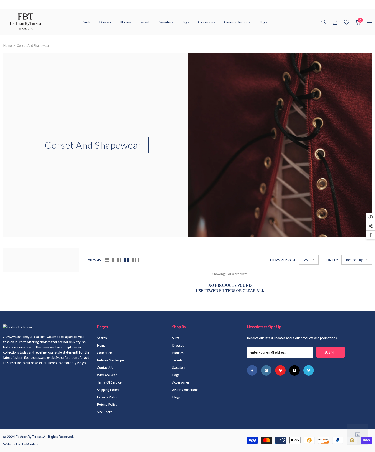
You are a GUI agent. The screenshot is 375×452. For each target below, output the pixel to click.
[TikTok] (294, 370)
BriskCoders (29, 444)
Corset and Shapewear (33, 45)
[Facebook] (252, 370)
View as (94, 260)
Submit (330, 352)
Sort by (331, 260)
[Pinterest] (280, 370)
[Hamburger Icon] (369, 22)
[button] (107, 260)
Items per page (283, 260)
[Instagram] (266, 370)
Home (7, 45)
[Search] (324, 22)
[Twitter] (308, 370)
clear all (253, 290)
